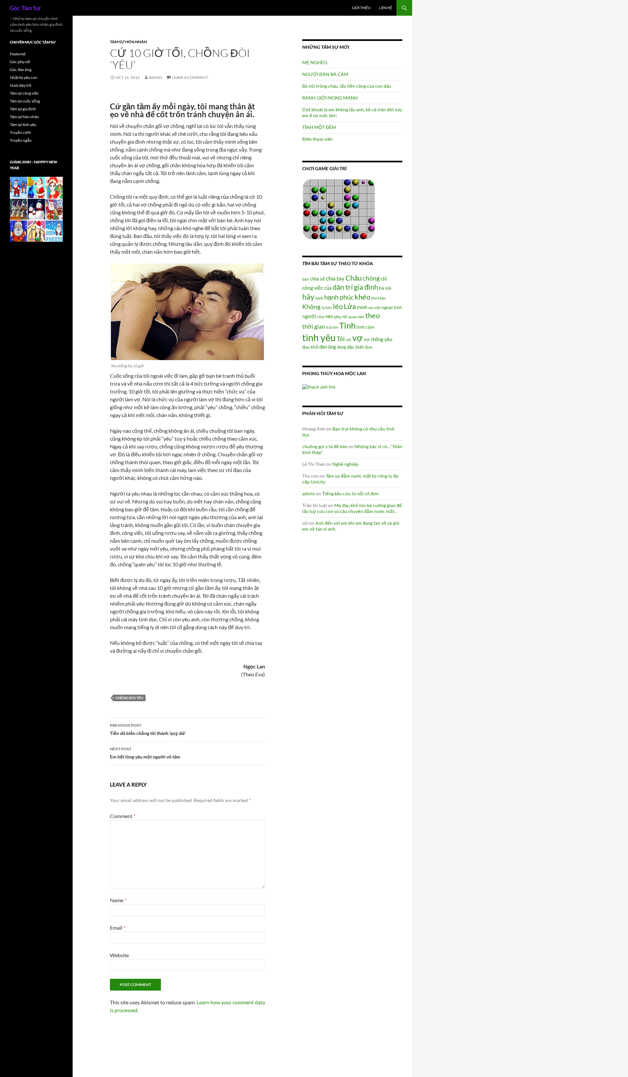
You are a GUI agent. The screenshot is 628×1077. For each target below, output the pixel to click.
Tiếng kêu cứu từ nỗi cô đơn (350, 493)
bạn (305, 279)
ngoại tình (391, 307)
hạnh (319, 298)
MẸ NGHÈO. (315, 62)
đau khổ (310, 347)
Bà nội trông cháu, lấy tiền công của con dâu (346, 86)
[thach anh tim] (319, 386)
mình (362, 307)
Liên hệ (385, 8)
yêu (388, 339)
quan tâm (356, 316)
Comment (122, 816)
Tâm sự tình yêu (23, 124)
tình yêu (319, 337)
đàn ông (327, 347)
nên (329, 316)
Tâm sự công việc (24, 93)
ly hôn (327, 307)
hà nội (385, 288)
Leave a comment (190, 77)
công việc (312, 288)
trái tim (332, 327)
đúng (341, 347)
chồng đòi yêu (129, 698)
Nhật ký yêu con (23, 77)
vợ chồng (373, 339)
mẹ (370, 307)
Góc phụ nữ (20, 61)
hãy (308, 296)
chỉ (384, 279)
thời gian (313, 326)
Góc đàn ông (20, 69)
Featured (18, 53)
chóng (371, 278)
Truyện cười (20, 132)
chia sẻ (317, 279)
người (309, 316)
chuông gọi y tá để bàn (324, 446)
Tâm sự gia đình (23, 108)
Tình (347, 325)
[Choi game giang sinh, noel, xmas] (36, 209)
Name (118, 900)
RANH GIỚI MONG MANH (330, 97)
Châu (353, 277)
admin (155, 77)
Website (119, 955)
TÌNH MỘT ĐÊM (319, 127)
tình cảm (366, 327)
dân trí (343, 287)
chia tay (335, 278)
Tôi (341, 338)
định (369, 347)
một (377, 307)
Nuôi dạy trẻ (20, 85)
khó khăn (378, 298)
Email (117, 927)
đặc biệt (355, 347)
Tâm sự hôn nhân (128, 41)
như (320, 316)
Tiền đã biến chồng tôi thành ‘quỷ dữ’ (148, 729)
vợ (357, 337)
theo (372, 315)
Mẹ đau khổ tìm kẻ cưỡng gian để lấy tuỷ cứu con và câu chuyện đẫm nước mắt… (352, 508)
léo (338, 306)
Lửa (350, 306)
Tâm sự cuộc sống (25, 101)
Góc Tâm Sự (25, 7)
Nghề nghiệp (345, 464)
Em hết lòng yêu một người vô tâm (145, 752)
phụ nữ (340, 316)
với (348, 339)
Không (311, 306)
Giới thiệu (361, 8)
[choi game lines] (338, 208)
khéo (362, 297)
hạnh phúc (339, 297)
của (328, 288)
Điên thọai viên (317, 139)
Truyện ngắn (21, 140)
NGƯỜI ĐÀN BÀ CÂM (325, 74)
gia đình (366, 287)
